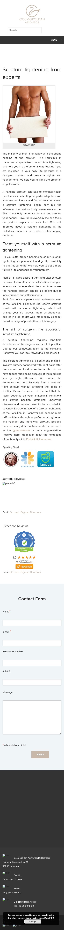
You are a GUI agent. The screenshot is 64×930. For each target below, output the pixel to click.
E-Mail (7, 631)
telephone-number (13, 651)
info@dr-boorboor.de (12, 879)
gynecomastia (21, 430)
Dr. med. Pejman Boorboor (25, 512)
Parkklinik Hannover (38, 439)
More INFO (49, 918)
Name (6, 611)
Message (8, 692)
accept (32, 921)
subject (6, 671)
